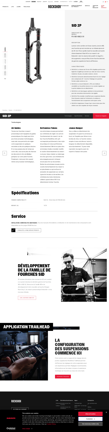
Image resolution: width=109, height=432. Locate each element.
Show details (26, 428)
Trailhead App (78, 403)
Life (12, 6)
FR (107, 1)
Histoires (58, 403)
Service (87, 5)
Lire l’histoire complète (27, 298)
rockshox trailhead (63, 376)
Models (10, 110)
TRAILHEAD (27, 6)
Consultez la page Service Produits (28, 230)
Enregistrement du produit (77, 6)
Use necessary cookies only (90, 424)
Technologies (68, 116)
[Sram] (28, 1)
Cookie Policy (51, 424)
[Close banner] (106, 412)
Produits (5, 6)
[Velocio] (70, 1)
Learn (19, 6)
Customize (89, 419)
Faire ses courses (104, 6)
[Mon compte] (103, 2)
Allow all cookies (90, 414)
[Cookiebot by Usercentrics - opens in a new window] (11, 428)
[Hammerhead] (63, 1)
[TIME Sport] (56, 1)
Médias (89, 407)
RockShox (5, 110)
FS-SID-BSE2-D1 (17, 110)
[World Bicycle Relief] (81, 1)
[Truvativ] (39, 1)
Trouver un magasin (95, 6)
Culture (58, 405)
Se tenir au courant (20, 409)
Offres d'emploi (91, 409)
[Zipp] (45, 1)
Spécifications (78, 116)
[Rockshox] (34, 1)
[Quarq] (50, 1)
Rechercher (65, 5)
